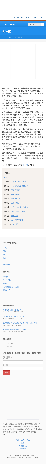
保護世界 (14, 216)
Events (20, 18)
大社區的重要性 (17, 220)
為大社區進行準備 (18, 211)
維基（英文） (8, 283)
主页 (3, 37)
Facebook (10, 343)
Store (27, 18)
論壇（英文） (8, 280)
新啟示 (15, 224)
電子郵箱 (6, 359)
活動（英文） (8, 290)
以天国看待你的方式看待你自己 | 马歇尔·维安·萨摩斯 (21, 323)
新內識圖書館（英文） (11, 287)
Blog (5, 18)
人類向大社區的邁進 (19, 182)
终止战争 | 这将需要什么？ (12, 310)
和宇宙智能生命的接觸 (19, 186)
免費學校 (6, 277)
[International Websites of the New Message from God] (23, 12)
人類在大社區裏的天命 (19, 207)
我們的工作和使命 (23, 440)
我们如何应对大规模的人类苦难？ (14, 316)
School (12, 18)
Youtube (9, 346)
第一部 (14, 37)
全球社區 (6, 265)
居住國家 (5, 365)
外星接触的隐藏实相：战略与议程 (14, 330)
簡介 (6, 177)
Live (41, 18)
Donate (35, 18)
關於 (5, 251)
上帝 (5, 261)
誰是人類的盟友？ (18, 199)
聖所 (23, 443)
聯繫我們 (23, 449)
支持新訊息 (23, 446)
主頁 (5, 248)
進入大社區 (15, 194)
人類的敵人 (15, 203)
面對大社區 (15, 190)
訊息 (8, 37)
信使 (5, 258)
